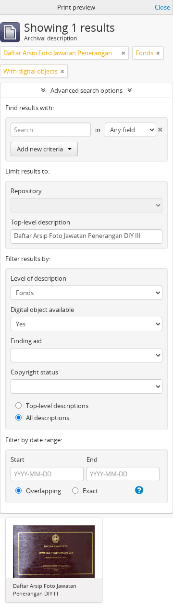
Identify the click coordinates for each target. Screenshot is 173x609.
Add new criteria (40, 149)
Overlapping (43, 490)
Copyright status (34, 372)
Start (18, 459)
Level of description (38, 278)
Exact (89, 490)
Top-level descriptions (56, 405)
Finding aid (26, 340)
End (92, 459)
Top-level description (40, 222)
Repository (26, 190)
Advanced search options (86, 90)
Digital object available (42, 309)
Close (162, 7)
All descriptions (47, 417)
